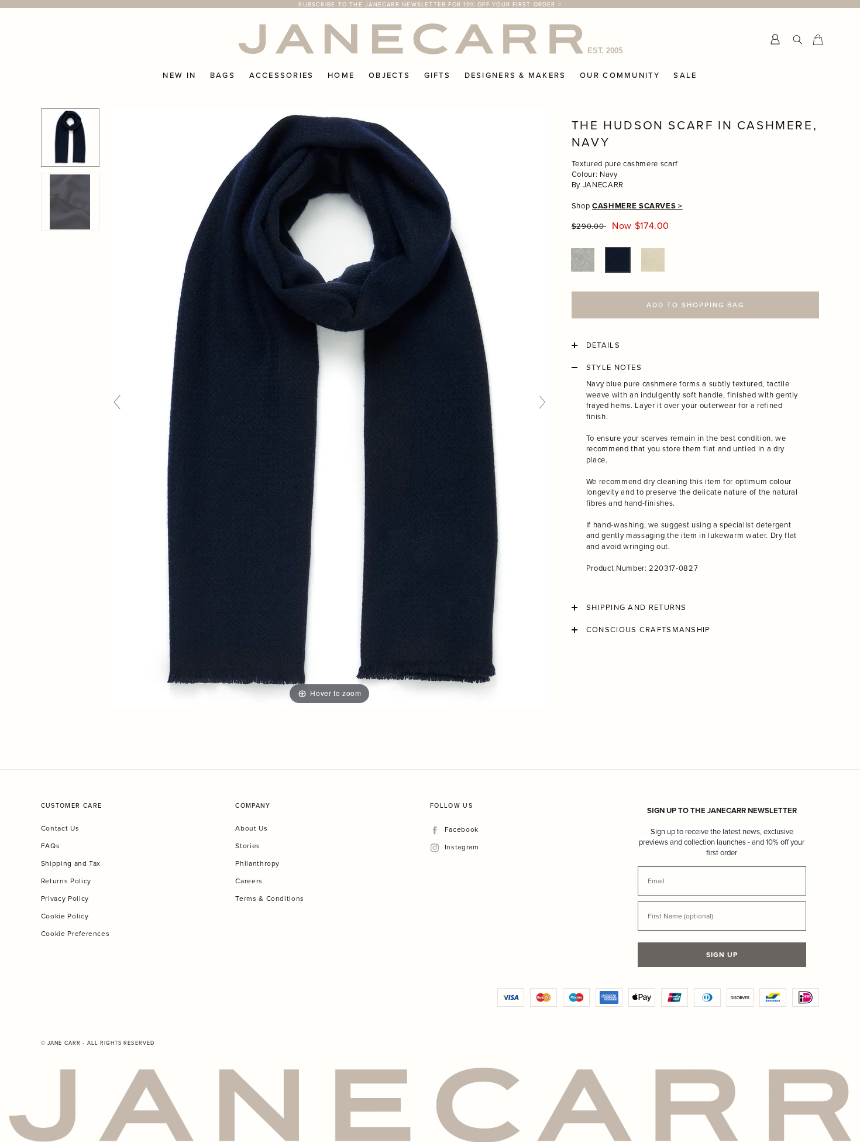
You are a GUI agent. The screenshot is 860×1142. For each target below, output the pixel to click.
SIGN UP (547, 629)
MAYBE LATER (547, 661)
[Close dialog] (651, 416)
